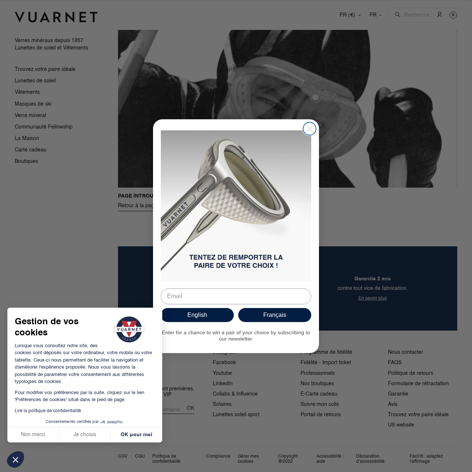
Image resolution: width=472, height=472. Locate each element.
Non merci (33, 434)
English (197, 315)
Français (274, 315)
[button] (15, 459)
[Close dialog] (309, 128)
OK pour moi (136, 434)
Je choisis (84, 434)
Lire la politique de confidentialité (48, 411)
